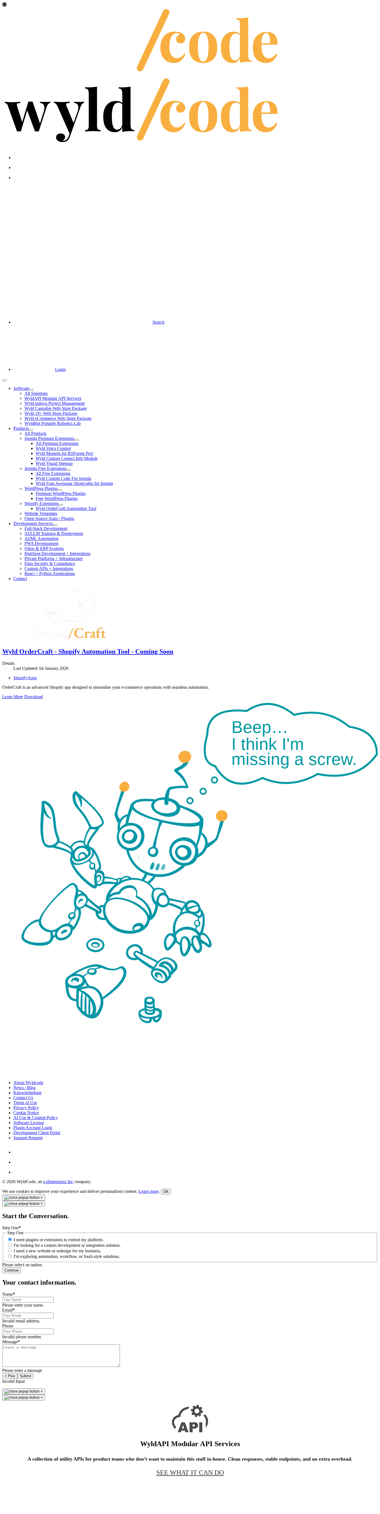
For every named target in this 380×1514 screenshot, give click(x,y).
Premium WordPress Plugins (61, 493)
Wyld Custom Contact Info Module (67, 458)
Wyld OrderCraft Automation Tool (66, 508)
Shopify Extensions (41, 503)
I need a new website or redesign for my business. (57, 1250)
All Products (35, 433)
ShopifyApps (25, 677)
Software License (28, 1122)
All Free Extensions (53, 473)
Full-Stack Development (45, 528)
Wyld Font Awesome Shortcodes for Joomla (74, 483)
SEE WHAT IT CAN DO (190, 1472)
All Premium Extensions (57, 443)
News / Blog (24, 1087)
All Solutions (36, 393)
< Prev (9, 1376)
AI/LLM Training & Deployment (53, 533)
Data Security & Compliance (49, 563)
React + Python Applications (49, 573)
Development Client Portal (36, 1132)
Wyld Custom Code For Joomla (63, 478)
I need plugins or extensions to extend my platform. (58, 1239)
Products (21, 428)
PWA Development (41, 543)
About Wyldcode (28, 1082)
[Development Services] (55, 525)
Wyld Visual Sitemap (54, 463)
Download (33, 696)
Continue (11, 1270)
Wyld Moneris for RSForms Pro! (64, 453)
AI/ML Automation (41, 538)
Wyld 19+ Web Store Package (50, 413)
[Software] (31, 390)
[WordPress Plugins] (60, 490)
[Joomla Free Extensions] (68, 470)
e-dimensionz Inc (58, 1181)
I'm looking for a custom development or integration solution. (67, 1245)
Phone (7, 1326)
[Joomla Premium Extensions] (76, 440)
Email (8, 1310)
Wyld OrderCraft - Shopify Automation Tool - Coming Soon (87, 651)
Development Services (33, 523)
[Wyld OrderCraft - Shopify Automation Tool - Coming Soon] (69, 639)
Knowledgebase (27, 1092)
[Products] (31, 430)
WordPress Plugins (41, 488)
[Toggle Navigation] (4, 380)
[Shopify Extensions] (61, 505)
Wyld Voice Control (53, 448)
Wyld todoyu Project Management (54, 403)
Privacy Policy (26, 1107)
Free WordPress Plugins (57, 498)
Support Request (28, 1137)
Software (21, 388)
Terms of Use (25, 1102)
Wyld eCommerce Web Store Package (58, 418)
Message (11, 1341)
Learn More (12, 696)
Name (8, 1294)
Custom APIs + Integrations (48, 568)
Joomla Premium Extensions (49, 438)
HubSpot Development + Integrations (57, 553)
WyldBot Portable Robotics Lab (52, 423)
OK (166, 1192)
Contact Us (23, 1097)
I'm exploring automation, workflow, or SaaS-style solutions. (67, 1256)
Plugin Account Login (32, 1127)
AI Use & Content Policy (35, 1117)
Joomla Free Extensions (45, 468)
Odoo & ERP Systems (44, 548)
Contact (20, 578)
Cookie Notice (26, 1112)
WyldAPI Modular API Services (52, 398)
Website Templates (40, 513)
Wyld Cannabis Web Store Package (55, 408)
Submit (25, 1376)
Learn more (149, 1191)
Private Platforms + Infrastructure (53, 558)
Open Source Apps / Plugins (49, 518)
